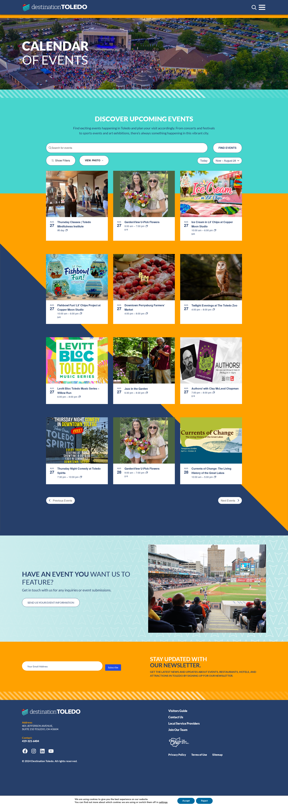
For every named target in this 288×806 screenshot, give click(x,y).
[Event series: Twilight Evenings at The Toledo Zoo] (213, 309)
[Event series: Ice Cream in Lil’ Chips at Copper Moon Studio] (215, 230)
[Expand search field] (254, 7)
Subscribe (113, 667)
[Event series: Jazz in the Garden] (147, 392)
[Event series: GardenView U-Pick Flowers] (147, 226)
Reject (204, 800)
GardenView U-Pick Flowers (142, 222)
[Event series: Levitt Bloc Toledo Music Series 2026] (79, 396)
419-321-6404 (31, 741)
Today (204, 160)
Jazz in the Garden (136, 389)
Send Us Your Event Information (51, 602)
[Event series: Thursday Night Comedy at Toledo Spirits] (81, 477)
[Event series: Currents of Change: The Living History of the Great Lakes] (215, 477)
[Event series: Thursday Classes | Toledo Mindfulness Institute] (66, 230)
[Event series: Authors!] (213, 392)
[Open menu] (262, 7)
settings (163, 802)
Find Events (227, 148)
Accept (186, 800)
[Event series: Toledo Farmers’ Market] (147, 313)
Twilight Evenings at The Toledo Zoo (214, 305)
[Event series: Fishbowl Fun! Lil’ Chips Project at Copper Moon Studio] (81, 313)
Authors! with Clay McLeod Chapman (215, 388)
